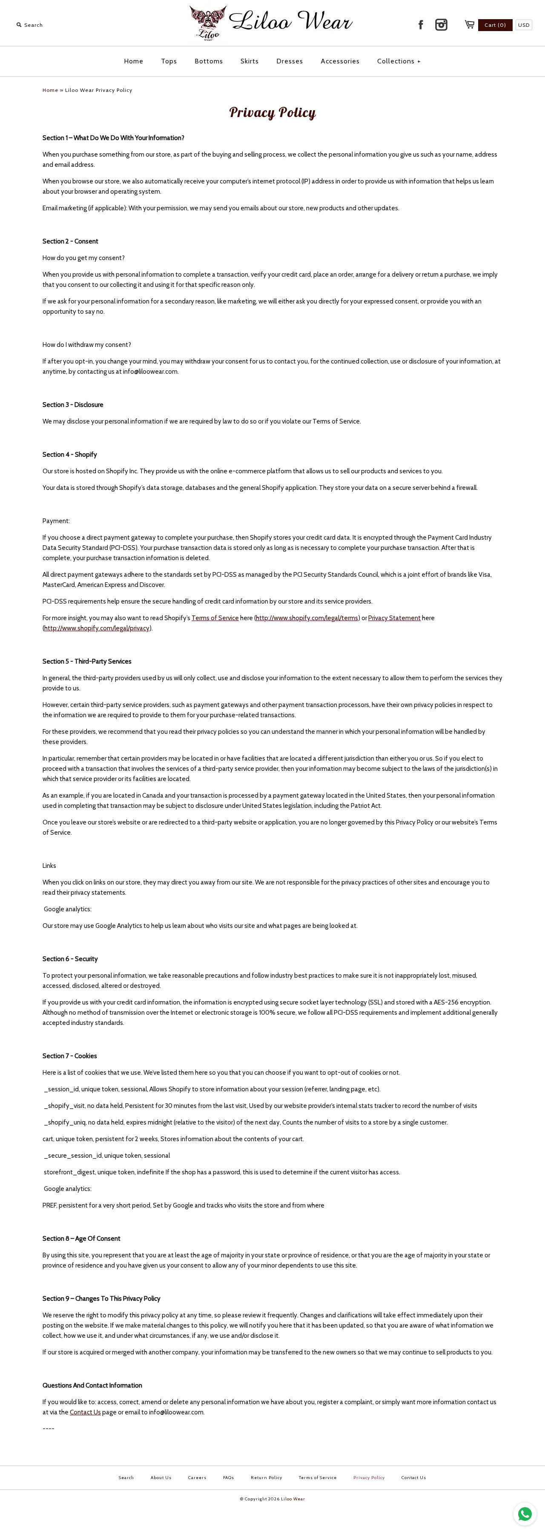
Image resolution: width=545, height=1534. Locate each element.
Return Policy (266, 1477)
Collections (399, 61)
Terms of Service (215, 618)
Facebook (420, 24)
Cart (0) (495, 25)
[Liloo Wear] (272, 41)
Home (133, 61)
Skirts (250, 61)
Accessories (340, 61)
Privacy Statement (394, 618)
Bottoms (209, 61)
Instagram (441, 24)
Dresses (289, 61)
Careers (197, 1477)
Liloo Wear (293, 1499)
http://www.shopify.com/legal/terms (307, 618)
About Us (161, 1477)
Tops (169, 61)
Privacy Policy (369, 1477)
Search (126, 1477)
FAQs (228, 1477)
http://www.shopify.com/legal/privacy (96, 628)
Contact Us (85, 1412)
